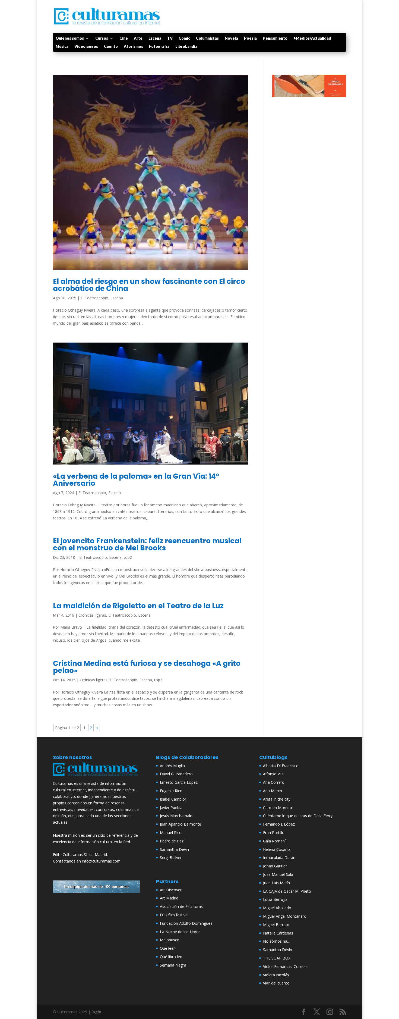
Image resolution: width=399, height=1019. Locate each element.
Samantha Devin (174, 849)
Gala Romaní (274, 841)
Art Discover (171, 889)
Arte (138, 38)
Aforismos (133, 47)
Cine (123, 38)
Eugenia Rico (171, 790)
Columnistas (207, 38)
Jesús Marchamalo (176, 815)
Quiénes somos (70, 38)
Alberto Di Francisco (281, 765)
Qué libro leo (171, 956)
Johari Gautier (275, 865)
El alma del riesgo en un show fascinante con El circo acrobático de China (149, 285)
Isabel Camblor (173, 799)
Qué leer (167, 948)
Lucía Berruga (275, 899)
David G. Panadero (176, 773)
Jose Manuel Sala (278, 874)
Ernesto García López (179, 782)
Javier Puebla (171, 807)
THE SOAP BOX (276, 958)
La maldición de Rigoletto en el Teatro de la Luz (138, 606)
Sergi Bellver (171, 857)
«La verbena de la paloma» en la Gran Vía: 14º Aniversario (136, 479)
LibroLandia (186, 47)
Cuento (111, 47)
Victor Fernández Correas (285, 966)
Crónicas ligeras (92, 615)
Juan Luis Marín (276, 882)
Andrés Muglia (172, 765)
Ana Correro (273, 782)
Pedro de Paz (171, 841)
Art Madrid (169, 898)
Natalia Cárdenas (278, 933)
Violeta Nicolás (276, 974)
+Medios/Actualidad (312, 38)
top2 (128, 557)
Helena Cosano (276, 849)
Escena (154, 38)
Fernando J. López (279, 824)
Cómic (184, 38)
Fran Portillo (273, 832)
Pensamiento (275, 38)
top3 (158, 679)
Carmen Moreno (277, 807)
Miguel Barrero (276, 924)
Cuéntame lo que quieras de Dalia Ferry (297, 815)
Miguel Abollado (277, 907)
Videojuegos (86, 47)
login (96, 1011)
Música (62, 47)
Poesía (250, 38)
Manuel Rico (171, 832)
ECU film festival (174, 914)
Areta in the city (276, 799)
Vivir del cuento (276, 983)
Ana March (272, 790)
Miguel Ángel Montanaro (284, 916)
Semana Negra (173, 965)
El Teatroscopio (94, 297)
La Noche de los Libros (180, 931)
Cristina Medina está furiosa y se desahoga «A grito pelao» (146, 667)
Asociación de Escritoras (181, 906)
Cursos (101, 38)
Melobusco (169, 939)
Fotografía (159, 47)
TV (170, 38)
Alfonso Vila (273, 773)
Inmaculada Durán (279, 857)
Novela (231, 38)
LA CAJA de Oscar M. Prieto (287, 891)
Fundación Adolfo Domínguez (186, 923)
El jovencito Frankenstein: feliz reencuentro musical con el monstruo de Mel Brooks (147, 544)
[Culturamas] (96, 777)
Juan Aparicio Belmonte (180, 824)
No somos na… (276, 941)
